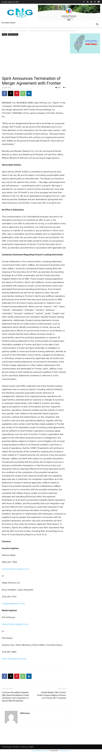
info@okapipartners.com (13, 603)
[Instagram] (87, 1)
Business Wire (21, 31)
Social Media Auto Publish (40, 750)
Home (4, 31)
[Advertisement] (34, 56)
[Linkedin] (91, 1)
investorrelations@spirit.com (15, 569)
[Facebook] (83, 1)
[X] (94, 1)
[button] (97, 24)
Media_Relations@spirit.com (15, 624)
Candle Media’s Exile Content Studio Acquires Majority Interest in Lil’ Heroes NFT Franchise (51, 695)
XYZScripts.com (65, 750)
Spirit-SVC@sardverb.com (14, 658)
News (11, 31)
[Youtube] (98, 1)
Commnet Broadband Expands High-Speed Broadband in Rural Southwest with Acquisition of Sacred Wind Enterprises (15, 696)
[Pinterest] (16, 93)
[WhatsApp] (23, 93)
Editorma (25, 713)
